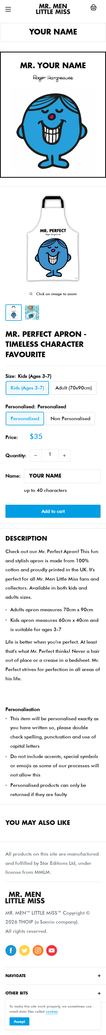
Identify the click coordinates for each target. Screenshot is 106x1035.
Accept (19, 1021)
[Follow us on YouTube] (51, 950)
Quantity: (15, 455)
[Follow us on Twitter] (24, 950)
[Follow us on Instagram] (38, 950)
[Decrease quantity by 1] (35, 455)
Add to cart (53, 511)
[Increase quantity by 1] (64, 455)
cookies (52, 1011)
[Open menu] (8, 9)
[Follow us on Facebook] (10, 950)
